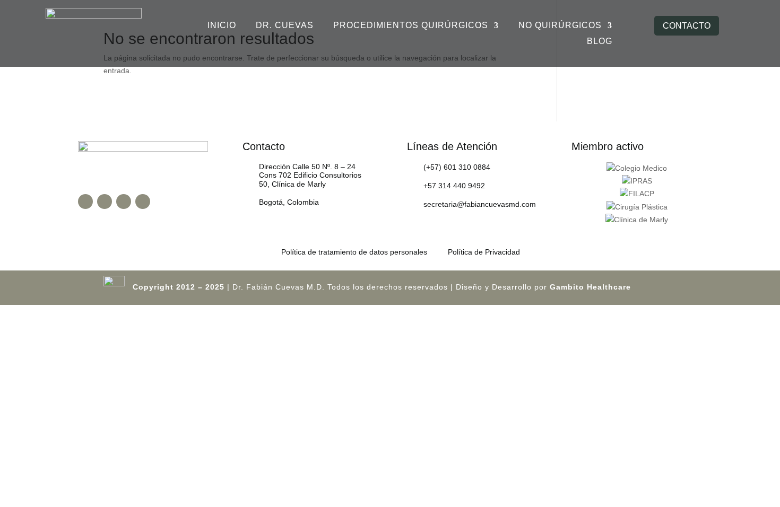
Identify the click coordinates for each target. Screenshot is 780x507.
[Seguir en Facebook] (85, 201)
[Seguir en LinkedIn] (142, 201)
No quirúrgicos (560, 26)
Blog (599, 42)
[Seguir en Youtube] (123, 201)
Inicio (221, 26)
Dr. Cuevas (285, 26)
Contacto (686, 25)
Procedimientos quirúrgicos (410, 26)
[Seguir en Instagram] (104, 201)
